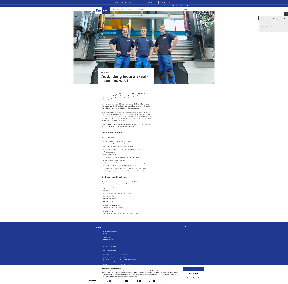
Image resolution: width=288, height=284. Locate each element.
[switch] (125, 281)
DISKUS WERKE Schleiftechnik (127, 264)
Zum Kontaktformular (267, 26)
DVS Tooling (123, 257)
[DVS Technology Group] (98, 10)
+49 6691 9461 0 (267, 22)
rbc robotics (106, 264)
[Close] (169, 2)
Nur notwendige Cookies (193, 278)
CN (194, 227)
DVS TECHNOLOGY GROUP (109, 250)
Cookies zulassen (193, 269)
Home (113, 9)
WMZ (118, 9)
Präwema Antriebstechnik (109, 262)
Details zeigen (161, 281)
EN (191, 227)
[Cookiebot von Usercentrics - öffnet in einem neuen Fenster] (91, 281)
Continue (162, 2)
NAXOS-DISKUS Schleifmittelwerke (128, 259)
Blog (168, 5)
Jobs (164, 5)
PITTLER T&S (106, 259)
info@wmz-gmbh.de (108, 239)
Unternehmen (124, 9)
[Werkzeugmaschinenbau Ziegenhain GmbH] (106, 10)
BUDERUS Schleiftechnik (108, 257)
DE (188, 227)
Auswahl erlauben (193, 273)
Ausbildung (131, 9)
